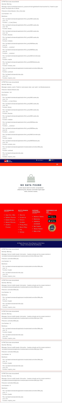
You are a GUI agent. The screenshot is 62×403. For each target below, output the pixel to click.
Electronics (37, 219)
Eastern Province (10, 220)
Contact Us (23, 217)
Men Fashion (37, 226)
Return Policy (23, 227)
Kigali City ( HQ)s (10, 215)
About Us (22, 215)
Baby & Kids (37, 231)
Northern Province (11, 217)
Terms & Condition (22, 221)
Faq (21, 229)
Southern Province (8, 226)
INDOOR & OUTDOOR (37, 223)
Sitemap (22, 232)
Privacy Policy (23, 224)
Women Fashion (38, 229)
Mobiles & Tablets (39, 216)
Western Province (10, 222)
